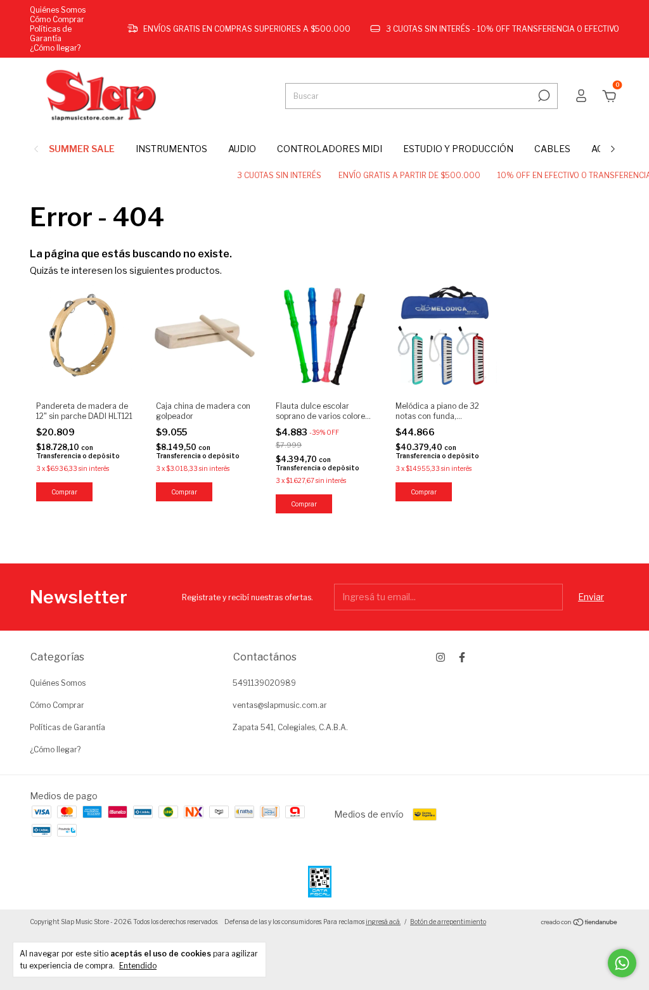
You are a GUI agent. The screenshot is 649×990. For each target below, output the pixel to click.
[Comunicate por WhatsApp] (622, 963)
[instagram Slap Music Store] (440, 657)
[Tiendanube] (579, 923)
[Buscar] (543, 95)
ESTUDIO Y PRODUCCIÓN (458, 148)
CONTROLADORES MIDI (329, 148)
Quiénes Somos (58, 10)
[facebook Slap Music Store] (462, 657)
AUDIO (242, 148)
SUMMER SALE (82, 148)
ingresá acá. (383, 921)
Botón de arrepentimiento (448, 921)
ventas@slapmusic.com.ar (280, 705)
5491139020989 (264, 683)
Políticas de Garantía (51, 33)
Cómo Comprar (57, 19)
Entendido (138, 965)
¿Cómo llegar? (55, 48)
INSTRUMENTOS (171, 148)
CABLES (552, 148)
